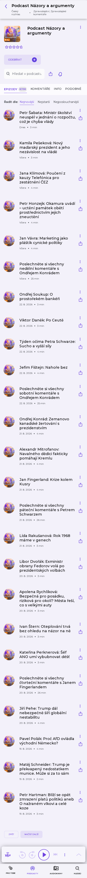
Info (58, 89)
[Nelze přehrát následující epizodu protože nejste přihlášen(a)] (56, 855)
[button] (42, 9)
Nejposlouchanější (66, 102)
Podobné (73, 89)
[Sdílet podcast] (52, 74)
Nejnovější (27, 102)
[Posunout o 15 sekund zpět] (22, 855)
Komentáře (40, 89)
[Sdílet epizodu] (80, 118)
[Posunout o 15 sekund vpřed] (32, 855)
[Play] (44, 855)
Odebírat (15, 59)
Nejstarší (44, 102)
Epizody (15, 89)
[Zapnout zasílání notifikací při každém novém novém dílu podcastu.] (60, 74)
